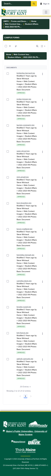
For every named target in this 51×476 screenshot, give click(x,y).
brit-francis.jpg (22, 333)
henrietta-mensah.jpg (25, 255)
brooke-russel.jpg (24, 307)
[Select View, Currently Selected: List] (43, 46)
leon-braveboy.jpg (24, 203)
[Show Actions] (42, 74)
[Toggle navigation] (46, 11)
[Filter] (9, 46)
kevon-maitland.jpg (24, 229)
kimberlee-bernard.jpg (26, 73)
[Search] (34, 4)
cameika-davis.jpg (24, 281)
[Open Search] (37, 46)
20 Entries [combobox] (24, 387)
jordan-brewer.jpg (24, 99)
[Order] (16, 46)
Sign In (46, 4)
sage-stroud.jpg (23, 151)
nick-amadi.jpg (23, 177)
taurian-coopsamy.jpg (25, 125)
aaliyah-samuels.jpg (25, 359)
